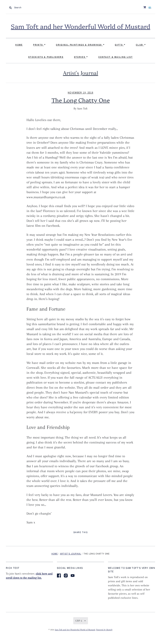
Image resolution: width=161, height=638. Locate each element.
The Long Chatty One (80, 100)
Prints (38, 44)
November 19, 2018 (80, 92)
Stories (80, 57)
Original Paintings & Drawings (79, 44)
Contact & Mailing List (115, 57)
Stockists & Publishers (45, 57)
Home (19, 44)
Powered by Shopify (104, 629)
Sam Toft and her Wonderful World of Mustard (80, 26)
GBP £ (78, 620)
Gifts (119, 44)
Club (140, 44)
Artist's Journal (80, 73)
